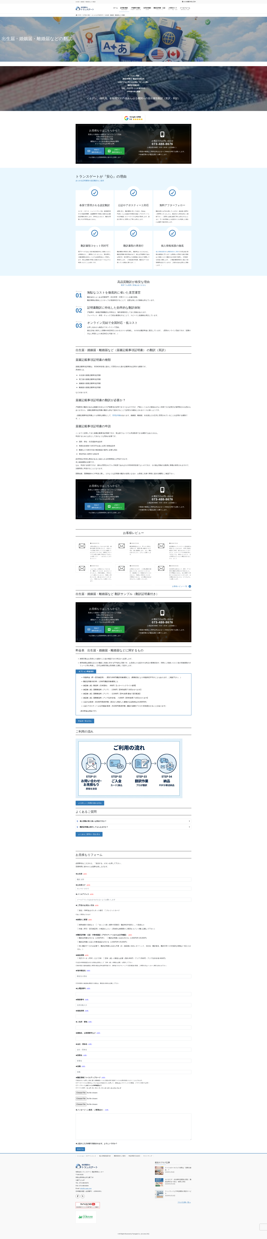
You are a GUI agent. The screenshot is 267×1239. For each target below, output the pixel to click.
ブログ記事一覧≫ (184, 1202)
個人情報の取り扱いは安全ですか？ (93, 821)
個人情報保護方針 (161, 251)
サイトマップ (147, 1156)
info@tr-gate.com (86, 1188)
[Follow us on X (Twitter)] (83, 1196)
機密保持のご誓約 (173, 251)
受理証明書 (116, 415)
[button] (133, 118)
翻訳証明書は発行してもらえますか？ (94, 827)
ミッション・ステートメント (86, 1156)
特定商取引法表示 (134, 1156)
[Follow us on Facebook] (78, 1196)
